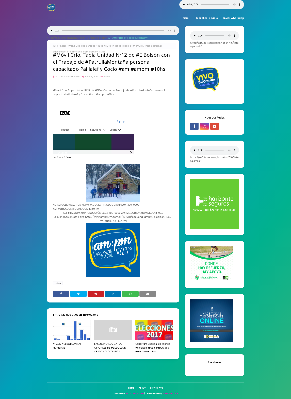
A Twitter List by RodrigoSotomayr (128, 38)
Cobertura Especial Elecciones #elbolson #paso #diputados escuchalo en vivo (152, 347)
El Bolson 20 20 (171, 393)
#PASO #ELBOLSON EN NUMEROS (67, 345)
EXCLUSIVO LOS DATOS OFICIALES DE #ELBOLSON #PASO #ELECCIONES (110, 347)
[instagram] (204, 126)
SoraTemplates (134, 393)
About (142, 388)
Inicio (55, 45)
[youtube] (214, 126)
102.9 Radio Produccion (67, 76)
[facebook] (194, 126)
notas (63, 45)
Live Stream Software (62, 157)
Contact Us (156, 388)
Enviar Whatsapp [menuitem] (233, 18)
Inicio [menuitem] (185, 18)
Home (131, 388)
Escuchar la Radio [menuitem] (207, 18)
